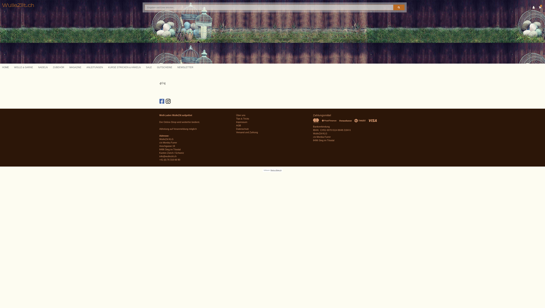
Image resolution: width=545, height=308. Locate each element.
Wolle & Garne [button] (23, 67)
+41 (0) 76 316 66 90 (169, 160)
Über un (240, 115)
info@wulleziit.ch (168, 156)
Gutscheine (164, 67)
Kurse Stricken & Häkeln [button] (124, 67)
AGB (238, 125)
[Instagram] (168, 101)
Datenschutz (242, 129)
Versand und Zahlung (247, 132)
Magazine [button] (75, 67)
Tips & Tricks (242, 118)
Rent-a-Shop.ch (276, 170)
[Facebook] (161, 101)
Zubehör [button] (58, 67)
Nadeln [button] (43, 67)
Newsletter (185, 67)
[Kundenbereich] (534, 7)
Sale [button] (149, 67)
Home (5, 67)
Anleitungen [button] (94, 67)
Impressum (241, 122)
